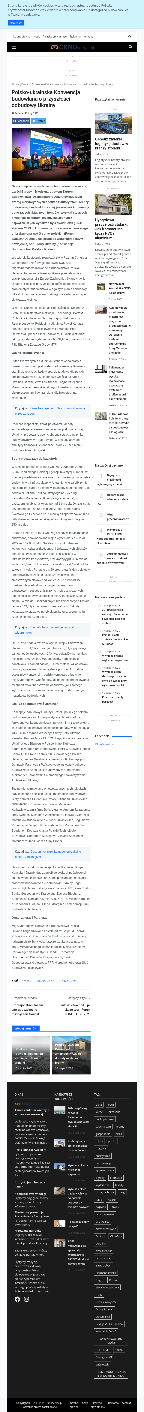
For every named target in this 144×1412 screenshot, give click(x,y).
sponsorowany (105, 1170)
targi (122, 1192)
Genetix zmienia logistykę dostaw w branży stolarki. (111, 143)
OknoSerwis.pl (104, 744)
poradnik (101, 1243)
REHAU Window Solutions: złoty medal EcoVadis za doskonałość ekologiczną (119, 423)
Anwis (115, 1207)
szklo (119, 1134)
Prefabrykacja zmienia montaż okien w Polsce (77, 1146)
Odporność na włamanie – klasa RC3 (112, 499)
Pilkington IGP (104, 1357)
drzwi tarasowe (105, 1214)
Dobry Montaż (104, 1309)
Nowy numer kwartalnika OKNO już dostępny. (120, 288)
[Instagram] (26, 1300)
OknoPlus (116, 1236)
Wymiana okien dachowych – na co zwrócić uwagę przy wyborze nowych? (79, 1198)
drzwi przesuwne (106, 1229)
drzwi (110, 1104)
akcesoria (114, 1112)
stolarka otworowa (107, 1287)
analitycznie (103, 1156)
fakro (99, 1199)
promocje (116, 1177)
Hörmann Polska (106, 1273)
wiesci (28, 980)
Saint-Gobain (103, 1265)
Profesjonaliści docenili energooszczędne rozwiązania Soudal (28, 1009)
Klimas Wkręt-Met (107, 1302)
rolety (99, 1141)
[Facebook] (18, 1300)
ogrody (100, 1177)
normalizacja (103, 1163)
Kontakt (88, 36)
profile (112, 1141)
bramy (120, 1126)
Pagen (100, 1280)
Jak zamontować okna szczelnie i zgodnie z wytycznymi (112, 558)
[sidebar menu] (14, 47)
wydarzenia (103, 1185)
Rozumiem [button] (15, 22)
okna (99, 1104)
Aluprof (112, 1199)
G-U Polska (102, 1221)
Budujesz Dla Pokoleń (109, 1324)
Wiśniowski (102, 1364)
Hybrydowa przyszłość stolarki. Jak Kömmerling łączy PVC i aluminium (111, 229)
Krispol (113, 1280)
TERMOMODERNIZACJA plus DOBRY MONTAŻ (111, 1373)
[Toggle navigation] (130, 47)
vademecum (103, 1126)
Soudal (119, 1350)
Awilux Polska (104, 1251)
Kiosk (37, 36)
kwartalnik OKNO (106, 1331)
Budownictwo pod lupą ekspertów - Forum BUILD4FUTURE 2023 (75, 1009)
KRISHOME (102, 1350)
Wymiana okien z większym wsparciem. (78, 1170)
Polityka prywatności (55, 36)
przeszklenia (103, 1258)
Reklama (75, 36)
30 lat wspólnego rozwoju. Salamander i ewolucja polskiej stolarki (78, 1117)
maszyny (101, 1148)
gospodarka (46, 980)
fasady (119, 1185)
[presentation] (13, 1056)
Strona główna (22, 36)
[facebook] (129, 36)
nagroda (101, 1207)
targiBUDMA (68, 980)
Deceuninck (103, 1316)
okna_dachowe (105, 1192)
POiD (99, 1294)
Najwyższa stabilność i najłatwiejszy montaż (109, 480)
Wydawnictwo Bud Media (111, 1340)
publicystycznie (105, 1119)
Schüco (100, 1236)
